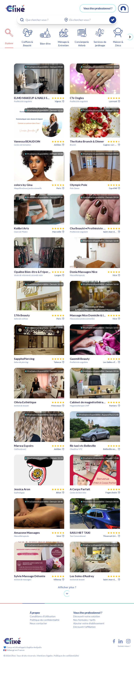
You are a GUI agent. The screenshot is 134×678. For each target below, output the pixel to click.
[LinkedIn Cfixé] (120, 641)
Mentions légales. (44, 655)
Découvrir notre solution (86, 616)
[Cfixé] (15, 8)
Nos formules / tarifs (84, 619)
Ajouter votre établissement (88, 623)
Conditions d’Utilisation (42, 616)
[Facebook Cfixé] (114, 641)
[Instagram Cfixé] (128, 641)
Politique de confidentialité (44, 619)
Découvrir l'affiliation (84, 626)
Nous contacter (38, 623)
